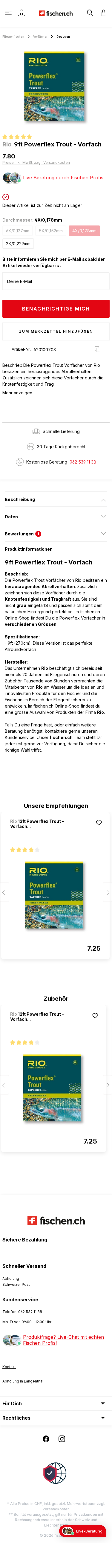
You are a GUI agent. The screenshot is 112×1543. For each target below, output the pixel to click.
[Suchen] (89, 13)
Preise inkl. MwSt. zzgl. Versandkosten (36, 162)
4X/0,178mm (84, 230)
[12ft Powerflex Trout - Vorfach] (55, 896)
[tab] (56, 499)
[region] (56, 87)
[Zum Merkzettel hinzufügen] (99, 823)
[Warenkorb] (101, 13)
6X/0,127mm (17, 230)
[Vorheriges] (4, 892)
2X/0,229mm (18, 243)
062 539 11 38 (83, 461)
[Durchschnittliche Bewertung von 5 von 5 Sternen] (19, 137)
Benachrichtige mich (56, 309)
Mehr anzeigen (17, 392)
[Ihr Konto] (21, 13)
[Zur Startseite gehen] (56, 12)
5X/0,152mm (51, 230)
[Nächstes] (107, 892)
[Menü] (9, 13)
